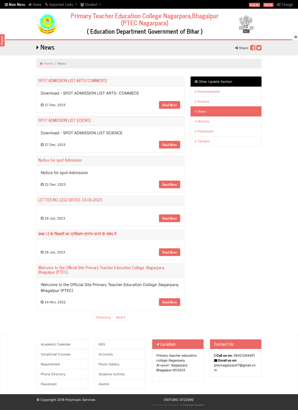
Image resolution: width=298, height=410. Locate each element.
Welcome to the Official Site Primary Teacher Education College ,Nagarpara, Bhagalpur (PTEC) (101, 269)
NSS (102, 344)
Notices (203, 121)
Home (37, 4)
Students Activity (112, 374)
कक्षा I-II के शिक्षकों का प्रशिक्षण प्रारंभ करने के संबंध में (77, 233)
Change (287, 4)
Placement (205, 131)
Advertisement (208, 91)
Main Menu (16, 4)
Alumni (104, 384)
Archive (203, 101)
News (201, 111)
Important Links (61, 4)
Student (91, 4)
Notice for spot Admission (60, 160)
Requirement (50, 364)
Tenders (203, 141)
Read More (169, 105)
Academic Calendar (56, 344)
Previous (104, 317)
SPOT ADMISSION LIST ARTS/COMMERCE (72, 80)
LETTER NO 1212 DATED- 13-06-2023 (70, 199)
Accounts (106, 354)
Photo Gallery (109, 364)
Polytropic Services (193, 405)
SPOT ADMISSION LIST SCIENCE (64, 120)
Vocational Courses (56, 354)
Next (120, 317)
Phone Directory (53, 374)
